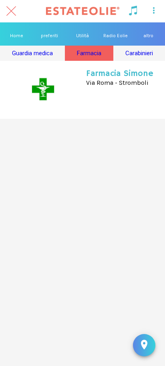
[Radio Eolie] (133, 11)
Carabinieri (139, 53)
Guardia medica (32, 53)
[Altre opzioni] (153, 11)
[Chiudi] (11, 11)
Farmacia (89, 53)
